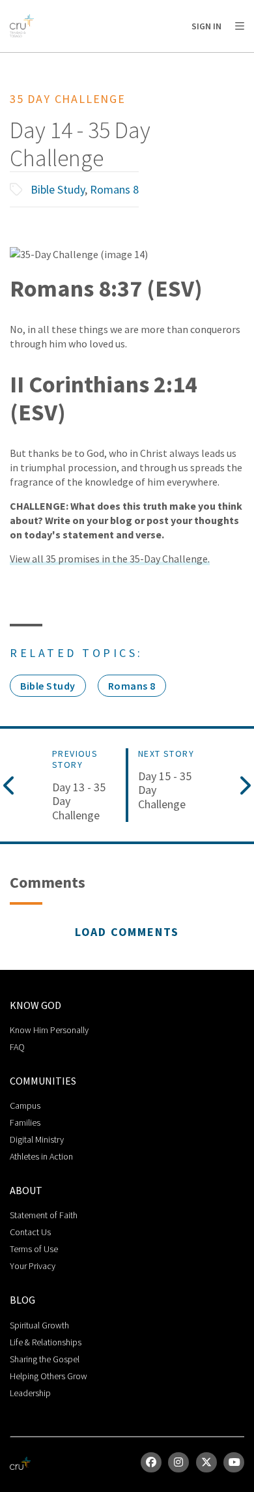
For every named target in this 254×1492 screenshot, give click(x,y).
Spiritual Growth (39, 1325)
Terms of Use (34, 1249)
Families (25, 1122)
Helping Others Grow (48, 1376)
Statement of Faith (44, 1215)
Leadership (30, 1393)
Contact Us (30, 1232)
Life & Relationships (45, 1342)
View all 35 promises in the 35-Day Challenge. (110, 558)
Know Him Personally (49, 1030)
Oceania (113, 59)
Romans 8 (114, 189)
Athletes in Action (41, 1156)
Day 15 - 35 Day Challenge (164, 790)
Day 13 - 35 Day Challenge (79, 801)
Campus (25, 1105)
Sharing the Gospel (44, 1359)
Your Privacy (32, 1266)
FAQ (17, 1047)
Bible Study (58, 189)
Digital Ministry (37, 1139)
